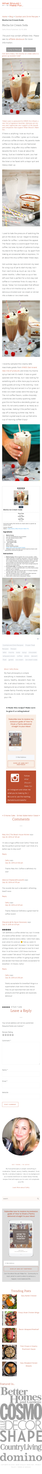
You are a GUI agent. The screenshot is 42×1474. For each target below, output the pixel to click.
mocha (11, 652)
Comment (6, 1041)
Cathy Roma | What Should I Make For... (19, 528)
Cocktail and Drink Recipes (26, 16)
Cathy (7, 860)
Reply (4, 854)
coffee (19, 656)
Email (5, 1081)
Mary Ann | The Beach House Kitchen (15, 835)
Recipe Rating (7, 1032)
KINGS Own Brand (30, 121)
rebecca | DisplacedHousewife (13, 880)
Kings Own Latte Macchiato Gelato (15, 547)
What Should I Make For (28, 782)
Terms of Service (24, 1467)
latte (4, 652)
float (4, 660)
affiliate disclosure (16, 39)
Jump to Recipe (14, 49)
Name (5, 1070)
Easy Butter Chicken (29, 1296)
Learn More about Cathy (21, 1187)
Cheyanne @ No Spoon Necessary (14, 922)
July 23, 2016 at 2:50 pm (14, 978)
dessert (34, 656)
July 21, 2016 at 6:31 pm (10, 924)
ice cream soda (31, 660)
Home (4, 16)
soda (18, 652)
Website (5, 1092)
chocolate (33, 652)
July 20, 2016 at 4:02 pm (14, 863)
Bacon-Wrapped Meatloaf (29, 1329)
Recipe (13, 649)
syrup (24, 652)
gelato (11, 660)
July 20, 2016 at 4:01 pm (14, 905)
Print (21, 507)
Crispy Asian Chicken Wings (28, 1313)
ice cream (19, 660)
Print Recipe (29, 49)
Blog (11, 16)
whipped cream (9, 656)
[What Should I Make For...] (12, 5)
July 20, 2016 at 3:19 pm (11, 882)
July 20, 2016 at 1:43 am (11, 837)
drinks (26, 656)
